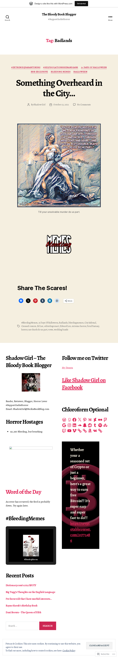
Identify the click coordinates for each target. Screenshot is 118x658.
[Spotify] (100, 425)
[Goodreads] (69, 419)
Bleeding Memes (61, 71)
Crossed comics (28, 326)
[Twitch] (64, 430)
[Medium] (90, 419)
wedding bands (61, 329)
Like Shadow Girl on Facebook (84, 383)
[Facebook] (74, 419)
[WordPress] (64, 419)
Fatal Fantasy (93, 326)
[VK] (95, 430)
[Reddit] (90, 425)
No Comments (84, 104)
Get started (81, 3)
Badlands (63, 322)
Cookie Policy (68, 650)
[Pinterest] (84, 419)
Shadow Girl (39, 104)
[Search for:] (21, 626)
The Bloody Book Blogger (59, 14)
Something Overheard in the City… (59, 87)
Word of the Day (23, 492)
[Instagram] (69, 425)
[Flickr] (100, 419)
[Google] (64, 425)
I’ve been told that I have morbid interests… (29, 599)
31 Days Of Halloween (94, 67)
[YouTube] (69, 430)
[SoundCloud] (79, 425)
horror (24, 329)
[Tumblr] (95, 425)
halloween (80, 71)
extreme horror (79, 326)
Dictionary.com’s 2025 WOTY (21, 585)
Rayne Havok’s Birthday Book (21, 605)
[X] (79, 419)
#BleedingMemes (29, 322)
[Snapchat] (84, 425)
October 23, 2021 (61, 104)
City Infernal (90, 322)
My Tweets (67, 367)
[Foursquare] (105, 419)
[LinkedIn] (74, 425)
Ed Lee (40, 326)
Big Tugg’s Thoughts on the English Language (30, 592)
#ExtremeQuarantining (25, 67)
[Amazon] (90, 430)
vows (50, 329)
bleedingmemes (76, 322)
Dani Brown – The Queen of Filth (23, 612)
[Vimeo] (74, 430)
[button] (24, 554)
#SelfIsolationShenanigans (60, 67)
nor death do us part (37, 329)
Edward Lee (65, 326)
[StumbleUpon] (105, 425)
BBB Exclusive (39, 71)
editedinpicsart (51, 326)
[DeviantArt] (95, 419)
